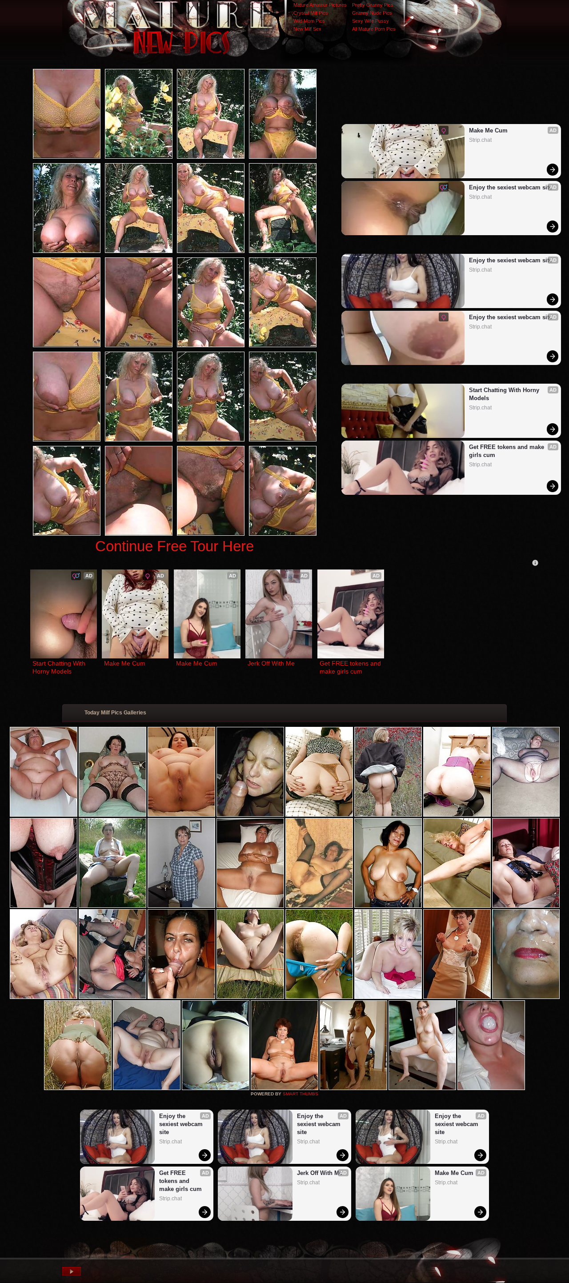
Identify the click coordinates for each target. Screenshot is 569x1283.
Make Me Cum (488, 130)
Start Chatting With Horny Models (505, 394)
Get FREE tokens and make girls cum (507, 451)
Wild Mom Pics (309, 21)
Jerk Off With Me (271, 663)
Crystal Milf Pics (310, 13)
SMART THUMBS (300, 1093)
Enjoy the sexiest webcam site (510, 187)
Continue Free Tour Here (174, 546)
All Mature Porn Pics (374, 29)
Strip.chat (480, 140)
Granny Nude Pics (372, 13)
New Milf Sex (307, 29)
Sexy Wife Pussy (370, 21)
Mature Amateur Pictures (320, 5)
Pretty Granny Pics (372, 5)
